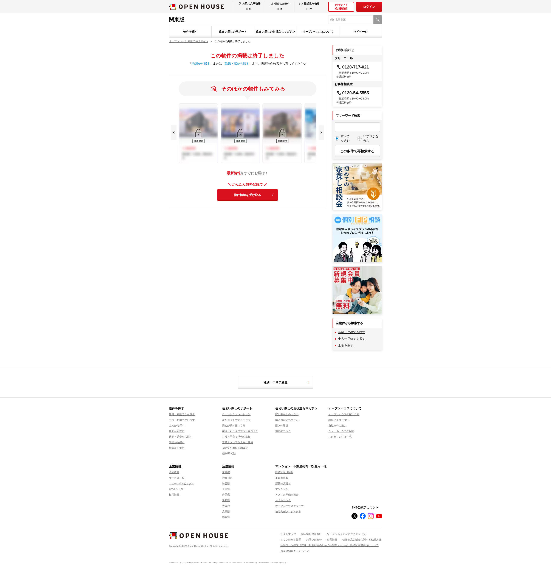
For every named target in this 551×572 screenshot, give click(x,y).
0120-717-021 (355, 67)
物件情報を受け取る (247, 195)
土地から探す (176, 425)
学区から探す (176, 442)
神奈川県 (227, 477)
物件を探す (190, 31)
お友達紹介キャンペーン (294, 550)
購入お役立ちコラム (287, 419)
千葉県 (226, 489)
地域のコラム (283, 431)
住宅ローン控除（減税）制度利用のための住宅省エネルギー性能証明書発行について (329, 545)
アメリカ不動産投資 (287, 494)
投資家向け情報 (284, 472)
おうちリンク (283, 500)
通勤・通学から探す (180, 436)
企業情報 (175, 466)
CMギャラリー (177, 489)
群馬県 (226, 494)
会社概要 (174, 472)
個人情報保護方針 (311, 534)
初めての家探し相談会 (235, 447)
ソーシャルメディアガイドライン (346, 534)
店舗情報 (228, 466)
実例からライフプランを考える (240, 431)
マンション (281, 489)
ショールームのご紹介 (341, 431)
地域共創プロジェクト (288, 511)
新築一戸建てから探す (182, 414)
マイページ (361, 31)
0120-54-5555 (355, 92)
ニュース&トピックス (181, 483)
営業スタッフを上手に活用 (237, 442)
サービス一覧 (176, 477)
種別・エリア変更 (275, 382)
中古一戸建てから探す (182, 419)
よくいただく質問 (290, 539)
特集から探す (176, 447)
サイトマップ (288, 534)
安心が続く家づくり (233, 425)
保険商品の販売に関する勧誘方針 (361, 539)
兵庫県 (226, 511)
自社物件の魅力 (337, 425)
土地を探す (345, 345)
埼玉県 (226, 483)
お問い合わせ (314, 539)
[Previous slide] (173, 132)
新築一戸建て (283, 483)
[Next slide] (321, 132)
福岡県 (226, 517)
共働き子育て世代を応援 (236, 436)
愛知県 (226, 500)
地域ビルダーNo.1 (339, 419)
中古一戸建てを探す (351, 338)
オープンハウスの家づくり (343, 414)
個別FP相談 (229, 453)
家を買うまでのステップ (236, 419)
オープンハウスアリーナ (289, 505)
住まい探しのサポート (233, 31)
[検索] (377, 19)
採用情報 (174, 494)
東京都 (226, 472)
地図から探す (201, 63)
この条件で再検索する (357, 151)
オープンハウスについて (318, 31)
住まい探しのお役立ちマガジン (275, 31)
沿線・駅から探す (237, 63)
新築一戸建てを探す (351, 332)
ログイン (369, 6)
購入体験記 (281, 425)
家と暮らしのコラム (287, 414)
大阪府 (226, 505)
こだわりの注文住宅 (340, 436)
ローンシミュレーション (236, 414)
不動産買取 (281, 477)
